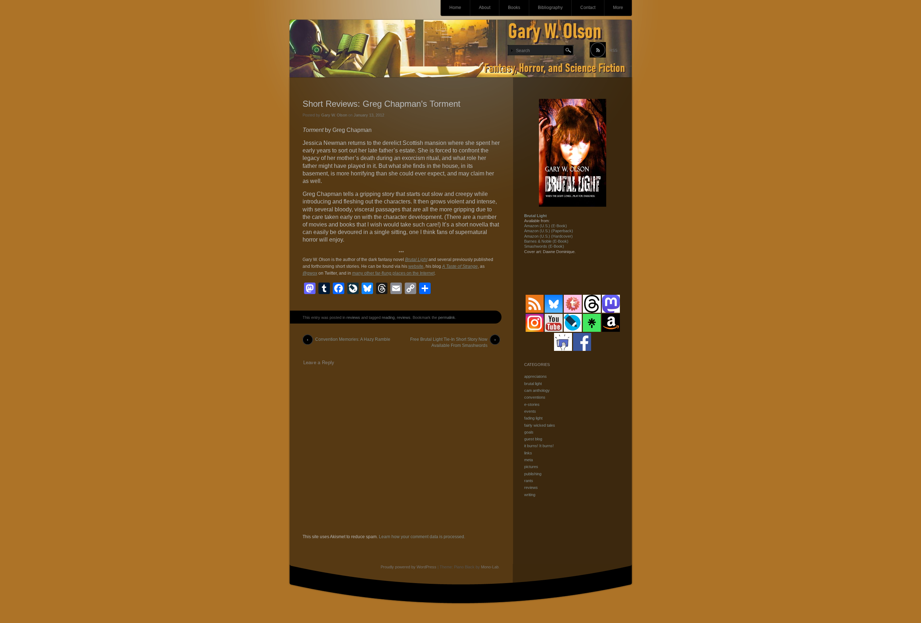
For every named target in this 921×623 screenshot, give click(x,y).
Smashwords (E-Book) (544, 246)
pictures (531, 466)
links (528, 453)
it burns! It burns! (539, 446)
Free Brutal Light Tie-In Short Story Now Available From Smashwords (448, 341)
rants (528, 480)
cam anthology (537, 390)
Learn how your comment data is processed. (422, 536)
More (618, 7)
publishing (532, 474)
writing (529, 495)
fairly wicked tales (539, 425)
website (415, 266)
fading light (533, 418)
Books (514, 7)
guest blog (533, 439)
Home (455, 7)
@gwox (310, 273)
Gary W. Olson (334, 115)
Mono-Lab (490, 567)
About (484, 7)
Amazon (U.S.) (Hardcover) (548, 236)
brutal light (533, 383)
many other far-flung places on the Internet (393, 273)
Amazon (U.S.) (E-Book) (545, 226)
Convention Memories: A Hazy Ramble (352, 339)
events (530, 411)
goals (529, 432)
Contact (587, 7)
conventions (534, 397)
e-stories (532, 404)
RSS (613, 50)
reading (388, 317)
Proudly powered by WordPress (408, 567)
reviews (353, 317)
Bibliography (550, 7)
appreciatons (535, 376)
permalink (446, 317)
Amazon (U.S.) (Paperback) (548, 231)
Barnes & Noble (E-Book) (546, 241)
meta (528, 460)
